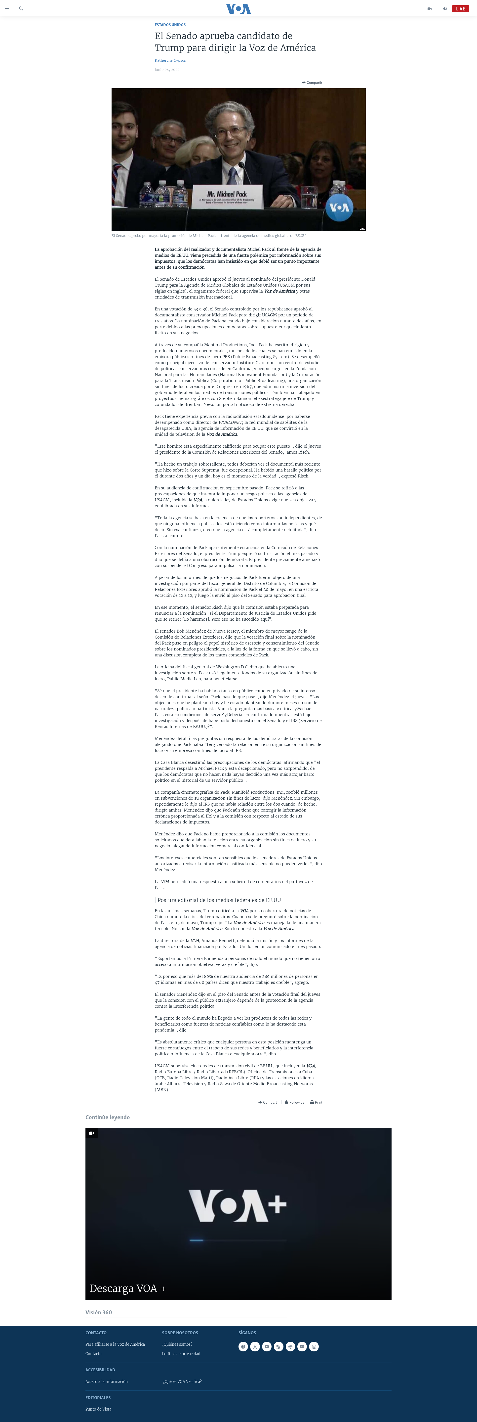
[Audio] (444, 8)
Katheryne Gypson (170, 60)
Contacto (93, 1354)
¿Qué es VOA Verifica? (182, 1381)
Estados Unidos (170, 25)
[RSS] (278, 1346)
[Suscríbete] (302, 1346)
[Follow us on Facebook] (243, 1346)
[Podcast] (290, 1346)
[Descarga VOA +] (238, 1214)
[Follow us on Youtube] (267, 1346)
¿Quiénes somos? (177, 1344)
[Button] (312, 83)
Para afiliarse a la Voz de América (115, 1344)
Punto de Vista (98, 1409)
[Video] (429, 8)
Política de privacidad (181, 1354)
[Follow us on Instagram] (313, 1346)
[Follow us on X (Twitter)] (255, 1346)
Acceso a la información (106, 1381)
